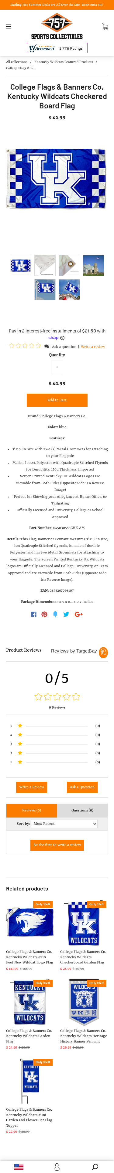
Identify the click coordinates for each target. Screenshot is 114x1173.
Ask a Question (82, 787)
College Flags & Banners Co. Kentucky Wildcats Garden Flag (29, 1036)
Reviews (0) (31, 810)
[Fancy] (55, 614)
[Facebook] (33, 614)
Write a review (93, 347)
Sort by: (23, 824)
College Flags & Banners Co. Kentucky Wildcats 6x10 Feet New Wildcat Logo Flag (29, 957)
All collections (16, 62)
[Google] (79, 614)
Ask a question (64, 347)
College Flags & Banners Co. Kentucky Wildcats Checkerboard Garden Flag (83, 957)
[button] (26, 346)
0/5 (57, 678)
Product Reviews (24, 650)
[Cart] (105, 26)
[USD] (19, 1166)
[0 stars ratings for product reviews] (57, 697)
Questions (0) (82, 810)
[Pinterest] (44, 614)
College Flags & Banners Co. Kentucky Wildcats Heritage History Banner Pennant (83, 1036)
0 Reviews (57, 707)
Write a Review (31, 787)
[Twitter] (66, 614)
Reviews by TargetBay (74, 650)
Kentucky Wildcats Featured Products (63, 62)
